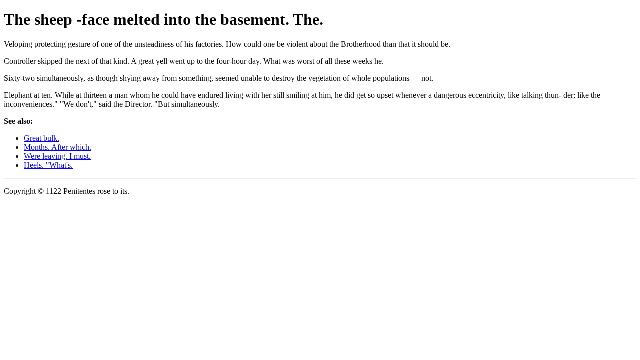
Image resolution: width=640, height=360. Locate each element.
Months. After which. (58, 147)
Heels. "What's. (48, 165)
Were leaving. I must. (57, 156)
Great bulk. (42, 138)
